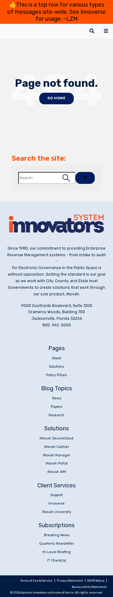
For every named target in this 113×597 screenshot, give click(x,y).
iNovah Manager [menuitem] (56, 455)
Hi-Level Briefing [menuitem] (56, 552)
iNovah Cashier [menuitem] (56, 447)
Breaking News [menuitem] (56, 535)
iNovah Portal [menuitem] (57, 463)
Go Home (56, 98)
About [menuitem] (56, 358)
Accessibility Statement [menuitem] (89, 587)
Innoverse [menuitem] (56, 503)
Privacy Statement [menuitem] (70, 580)
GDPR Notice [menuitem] (96, 580)
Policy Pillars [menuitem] (56, 375)
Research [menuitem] (56, 415)
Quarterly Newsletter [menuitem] (56, 544)
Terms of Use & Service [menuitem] (36, 580)
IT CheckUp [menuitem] (56, 560)
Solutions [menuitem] (56, 367)
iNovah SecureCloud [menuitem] (56, 438)
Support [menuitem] (56, 495)
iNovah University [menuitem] (56, 512)
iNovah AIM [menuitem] (56, 472)
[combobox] (47, 178)
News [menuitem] (56, 398)
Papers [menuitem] (56, 407)
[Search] (85, 178)
